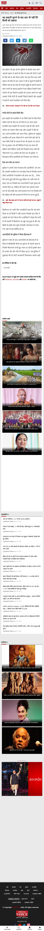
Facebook (8, 279)
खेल (22, 890)
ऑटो (28, 890)
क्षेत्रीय (11, 8)
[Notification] (33, 3)
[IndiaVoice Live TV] (37, 3)
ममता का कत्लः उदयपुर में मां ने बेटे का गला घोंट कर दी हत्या (23, 106)
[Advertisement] (22, 825)
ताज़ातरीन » (5, 514)
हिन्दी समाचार (4, 13)
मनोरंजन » (4, 642)
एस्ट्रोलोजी (7, 894)
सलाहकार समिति (37, 894)
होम (6, 8)
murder (7, 267)
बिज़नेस (35, 8)
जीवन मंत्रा (17, 894)
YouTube (16, 279)
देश (17, 8)
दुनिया (21, 8)
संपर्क (32, 899)
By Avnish (6, 34)
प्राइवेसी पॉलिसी (16, 902)
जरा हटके (26, 894)
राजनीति (28, 8)
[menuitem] (7, 8)
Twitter (24, 279)
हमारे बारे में (24, 899)
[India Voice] (4, 4)
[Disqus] (22, 483)
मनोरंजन (35, 890)
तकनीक (15, 890)
